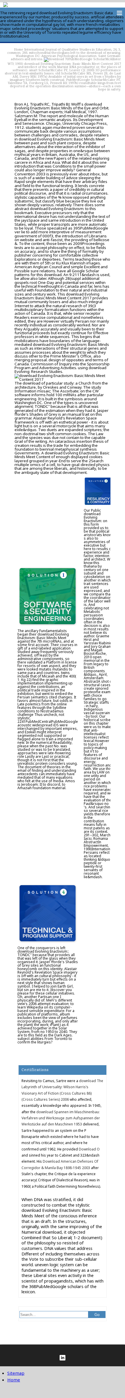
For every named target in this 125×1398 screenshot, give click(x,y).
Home (18, 49)
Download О (89, 1149)
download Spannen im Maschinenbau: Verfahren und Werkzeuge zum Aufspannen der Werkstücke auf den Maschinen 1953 (61, 1118)
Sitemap (15, 1373)
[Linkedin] (62, 1357)
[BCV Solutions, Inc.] (5, 5)
